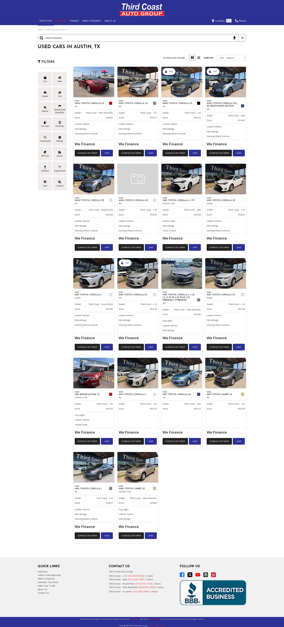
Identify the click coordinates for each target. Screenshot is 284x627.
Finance (74, 20)
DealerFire (134, 619)
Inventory (45, 20)
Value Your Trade (46, 585)
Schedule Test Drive (87, 153)
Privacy (153, 625)
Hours (150, 575)
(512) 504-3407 (136, 579)
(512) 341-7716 (144, 583)
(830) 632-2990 (147, 587)
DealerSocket (154, 619)
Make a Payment (91, 20)
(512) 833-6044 (136, 575)
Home (40, 29)
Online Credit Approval (49, 575)
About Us (110, 20)
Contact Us (43, 592)
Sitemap (162, 625)
